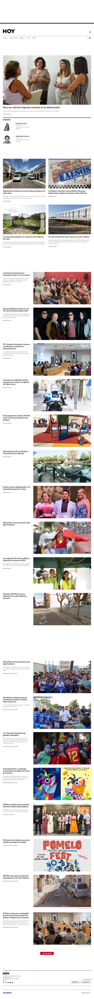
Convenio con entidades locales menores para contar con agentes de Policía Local (16, 382)
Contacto (6, 120)
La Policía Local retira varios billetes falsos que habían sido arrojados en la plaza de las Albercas (67, 192)
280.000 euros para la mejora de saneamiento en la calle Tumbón (16, 877)
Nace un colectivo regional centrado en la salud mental (31, 107)
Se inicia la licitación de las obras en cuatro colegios (68, 237)
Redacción (5, 814)
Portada (5, 38)
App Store (76, 982)
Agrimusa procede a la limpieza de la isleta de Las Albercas (15, 452)
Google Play (87, 982)
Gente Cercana (13, 38)
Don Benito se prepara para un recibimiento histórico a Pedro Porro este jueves (15, 699)
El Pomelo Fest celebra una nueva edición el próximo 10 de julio (16, 841)
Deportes (22, 38)
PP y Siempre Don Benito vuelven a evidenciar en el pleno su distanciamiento (16, 346)
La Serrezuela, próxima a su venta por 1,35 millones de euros (23, 238)
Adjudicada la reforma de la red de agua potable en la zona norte (24, 192)
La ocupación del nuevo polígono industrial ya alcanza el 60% (16, 559)
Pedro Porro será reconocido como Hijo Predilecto (16, 523)
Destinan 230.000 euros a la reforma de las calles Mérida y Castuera (15, 596)
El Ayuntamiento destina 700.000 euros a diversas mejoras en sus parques (16, 418)
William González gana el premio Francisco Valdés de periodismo (16, 805)
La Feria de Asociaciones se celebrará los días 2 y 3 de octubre (16, 274)
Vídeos (34, 38)
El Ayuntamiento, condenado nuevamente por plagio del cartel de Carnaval (16, 771)
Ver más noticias (47, 953)
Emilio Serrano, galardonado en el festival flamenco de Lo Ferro (16, 488)
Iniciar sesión (90, 32)
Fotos (28, 38)
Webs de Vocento (86, 993)
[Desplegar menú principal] (90, 38)
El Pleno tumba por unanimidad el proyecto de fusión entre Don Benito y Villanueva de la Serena (16, 915)
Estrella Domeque (7, 114)
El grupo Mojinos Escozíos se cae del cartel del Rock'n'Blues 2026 (16, 310)
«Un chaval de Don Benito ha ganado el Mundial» (14, 734)
